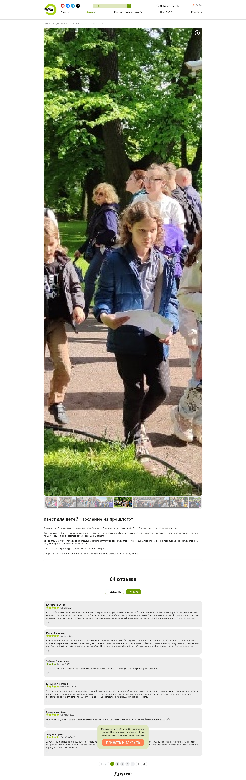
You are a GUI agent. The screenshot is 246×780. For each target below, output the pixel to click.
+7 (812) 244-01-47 (168, 5)
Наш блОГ (166, 12)
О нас (64, 12)
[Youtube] (63, 6)
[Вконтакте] (68, 6)
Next (198, 262)
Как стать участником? (127, 12)
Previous (48, 262)
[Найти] (129, 6)
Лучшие (134, 591)
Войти (199, 5)
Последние (114, 591)
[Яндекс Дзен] (78, 6)
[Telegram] (73, 6)
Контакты (196, 12)
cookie (128, 729)
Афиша (90, 12)
